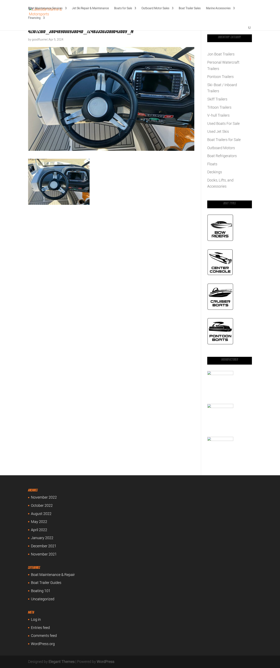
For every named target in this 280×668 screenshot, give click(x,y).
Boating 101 (40, 591)
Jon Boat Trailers (220, 54)
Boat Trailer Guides (46, 582)
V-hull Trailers (218, 115)
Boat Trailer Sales (190, 8)
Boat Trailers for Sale (224, 139)
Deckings (214, 172)
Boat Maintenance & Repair (53, 574)
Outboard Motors (221, 148)
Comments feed (44, 635)
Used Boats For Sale (223, 123)
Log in (36, 619)
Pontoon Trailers (220, 76)
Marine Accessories (218, 8)
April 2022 (39, 530)
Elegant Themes (62, 661)
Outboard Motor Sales (155, 8)
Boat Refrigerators (222, 156)
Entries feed (40, 627)
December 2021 (43, 546)
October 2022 (42, 505)
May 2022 (39, 521)
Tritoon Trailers (219, 107)
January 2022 (42, 538)
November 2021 (44, 554)
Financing (34, 17)
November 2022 (44, 497)
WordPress (105, 661)
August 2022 (41, 513)
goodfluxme (39, 39)
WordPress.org (43, 644)
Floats (212, 164)
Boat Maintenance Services (45, 8)
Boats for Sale (123, 8)
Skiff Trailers (217, 99)
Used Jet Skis (218, 131)
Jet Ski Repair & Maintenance (90, 8)
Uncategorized (42, 599)
